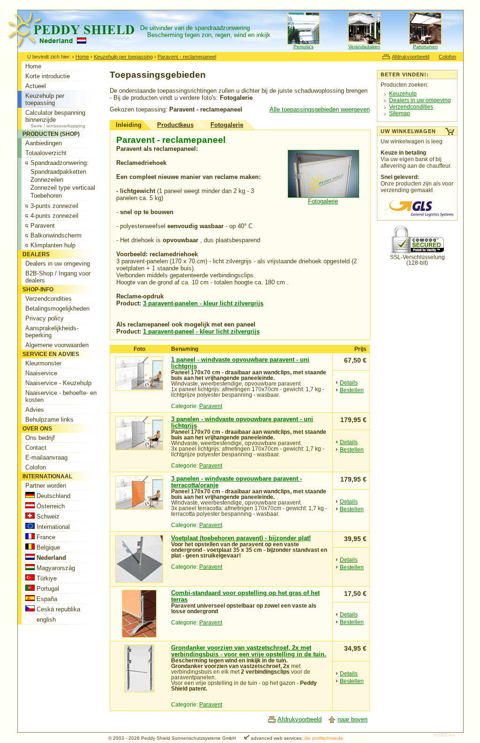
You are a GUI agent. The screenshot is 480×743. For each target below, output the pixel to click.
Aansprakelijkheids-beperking (51, 332)
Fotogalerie (226, 124)
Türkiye (46, 578)
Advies (34, 409)
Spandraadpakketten (58, 171)
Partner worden (45, 485)
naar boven (353, 719)
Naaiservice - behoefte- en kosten (61, 396)
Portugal (47, 588)
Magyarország (55, 568)
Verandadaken (364, 46)
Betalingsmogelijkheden (57, 308)
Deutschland (52, 495)
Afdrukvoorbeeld (410, 56)
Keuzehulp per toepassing (123, 56)
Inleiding (129, 124)
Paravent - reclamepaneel (187, 56)
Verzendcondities (411, 107)
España (46, 598)
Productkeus (175, 124)
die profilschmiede (323, 738)
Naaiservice (41, 373)
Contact (35, 447)
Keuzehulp (403, 93)
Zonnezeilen (46, 179)
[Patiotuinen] (425, 42)
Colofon (447, 56)
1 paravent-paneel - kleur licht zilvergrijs (201, 331)
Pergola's (303, 46)
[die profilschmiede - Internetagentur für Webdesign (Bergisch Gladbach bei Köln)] (243, 738)
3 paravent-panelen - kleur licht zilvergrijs (203, 303)
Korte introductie (47, 76)
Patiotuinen (425, 46)
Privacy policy (44, 318)
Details (349, 382)
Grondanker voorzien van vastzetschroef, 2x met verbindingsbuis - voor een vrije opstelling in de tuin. (248, 651)
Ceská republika (57, 609)
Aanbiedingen (43, 143)
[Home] (76, 49)
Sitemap (399, 113)
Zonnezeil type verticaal (62, 187)
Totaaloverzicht (46, 152)
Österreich (50, 506)
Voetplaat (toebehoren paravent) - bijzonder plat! (241, 538)
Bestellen (352, 390)
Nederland (50, 557)
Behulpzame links (49, 419)
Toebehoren (46, 195)
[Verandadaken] (364, 42)
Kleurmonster (43, 363)
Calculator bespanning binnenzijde (55, 118)
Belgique (47, 547)
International (52, 526)
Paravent (210, 406)
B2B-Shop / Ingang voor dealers (57, 277)
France (45, 537)
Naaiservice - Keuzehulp (58, 382)
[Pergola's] (303, 42)
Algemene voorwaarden (57, 345)
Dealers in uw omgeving (420, 100)
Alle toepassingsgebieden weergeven (320, 109)
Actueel (35, 85)
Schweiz (47, 516)
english (45, 619)
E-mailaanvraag (46, 457)
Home (82, 56)
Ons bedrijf (40, 437)
